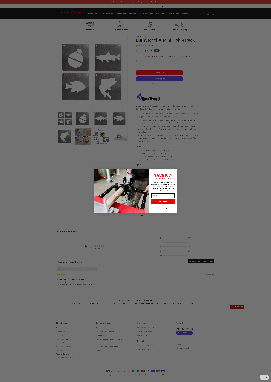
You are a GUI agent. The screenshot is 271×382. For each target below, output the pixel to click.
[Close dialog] (175, 170)
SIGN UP (163, 201)
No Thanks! (163, 209)
